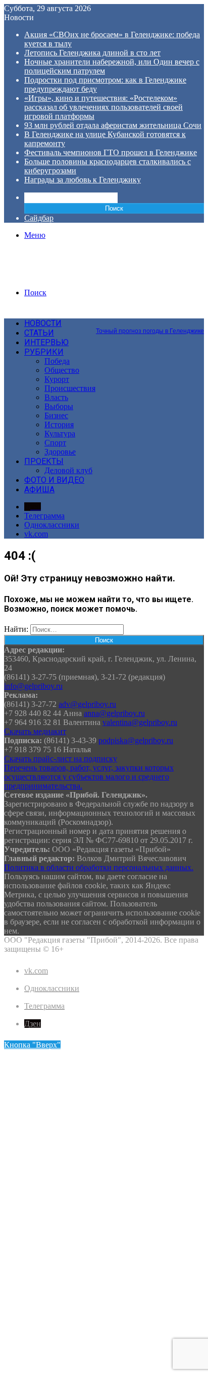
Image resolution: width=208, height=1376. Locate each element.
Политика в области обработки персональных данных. (98, 867)
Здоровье (60, 451)
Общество (61, 370)
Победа (57, 361)
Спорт (55, 442)
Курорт (56, 379)
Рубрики (44, 352)
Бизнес (56, 415)
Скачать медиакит (35, 731)
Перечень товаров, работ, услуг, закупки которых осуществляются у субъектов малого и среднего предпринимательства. (89, 776)
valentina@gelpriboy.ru (139, 722)
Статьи (39, 333)
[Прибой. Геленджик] (52, 275)
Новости (43, 323)
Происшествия (69, 388)
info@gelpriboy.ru (33, 686)
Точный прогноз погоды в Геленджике (150, 331)
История (59, 424)
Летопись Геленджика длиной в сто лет (92, 52)
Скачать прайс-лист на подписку (60, 758)
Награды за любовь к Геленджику (82, 179)
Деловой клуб (68, 470)
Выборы (58, 406)
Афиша (39, 489)
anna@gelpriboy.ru (114, 713)
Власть (56, 397)
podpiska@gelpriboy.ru (135, 740)
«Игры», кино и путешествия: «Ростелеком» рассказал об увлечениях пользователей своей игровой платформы (103, 107)
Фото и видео (54, 480)
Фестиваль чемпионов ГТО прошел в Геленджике (110, 152)
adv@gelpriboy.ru (87, 704)
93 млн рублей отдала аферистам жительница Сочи (112, 125)
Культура (59, 433)
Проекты (44, 461)
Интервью (46, 342)
